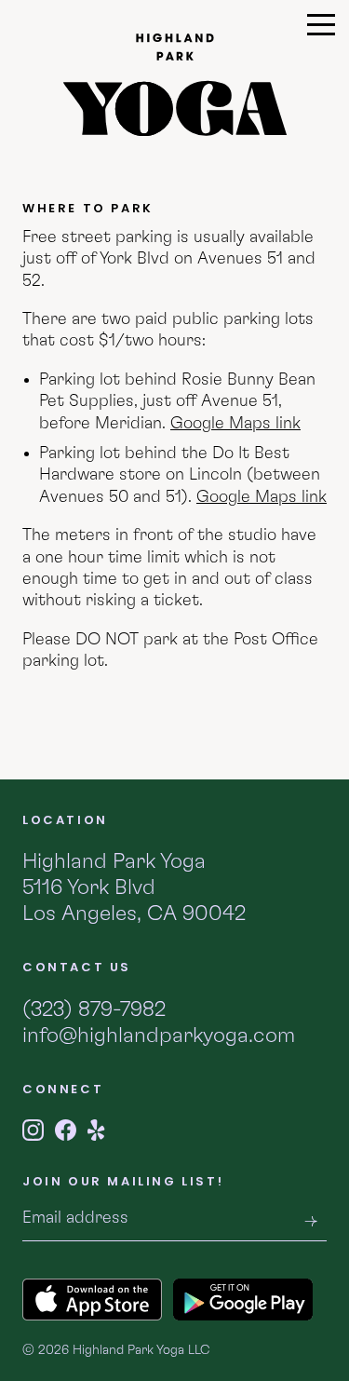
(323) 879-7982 (94, 1010)
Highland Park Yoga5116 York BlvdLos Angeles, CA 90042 (134, 887)
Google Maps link (235, 423)
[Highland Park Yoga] (175, 85)
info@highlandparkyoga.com (158, 1036)
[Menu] (321, 29)
